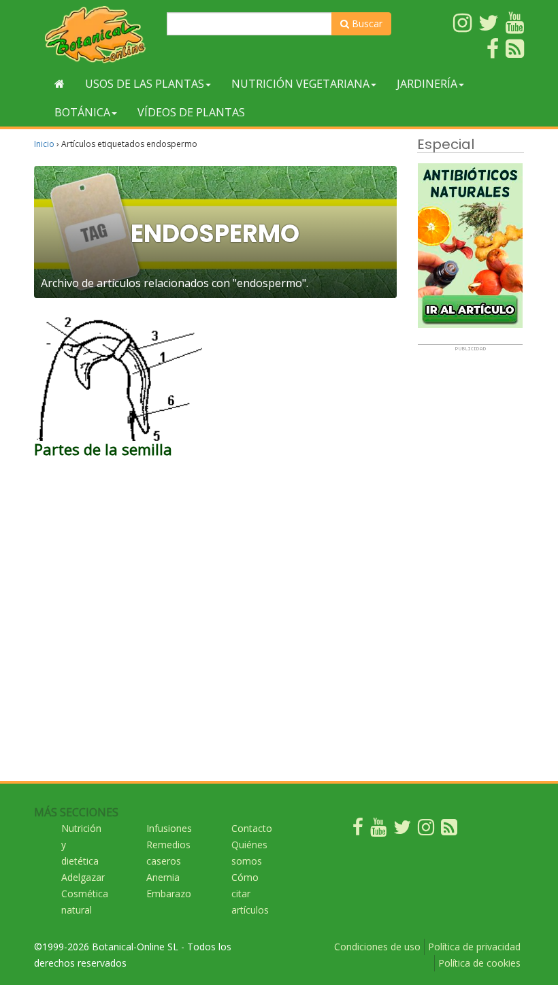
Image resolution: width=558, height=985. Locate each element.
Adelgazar (83, 877)
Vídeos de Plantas (191, 112)
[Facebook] (357, 830)
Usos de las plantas (144, 83)
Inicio (44, 144)
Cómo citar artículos (250, 893)
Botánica (82, 112)
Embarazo (168, 893)
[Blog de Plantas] (449, 830)
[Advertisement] (470, 556)
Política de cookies (479, 962)
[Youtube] (378, 830)
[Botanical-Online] (95, 34)
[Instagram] (426, 830)
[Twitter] (402, 830)
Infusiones (169, 828)
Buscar (365, 23)
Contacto (251, 828)
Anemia (163, 877)
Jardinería (427, 83)
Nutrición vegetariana (300, 83)
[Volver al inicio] (59, 83)
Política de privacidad (474, 946)
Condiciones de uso (377, 946)
